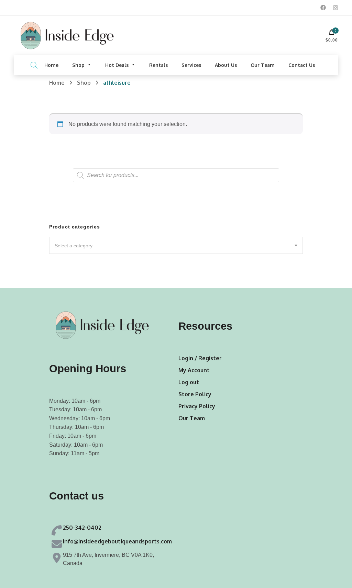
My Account (194, 370)
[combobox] (176, 245)
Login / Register (200, 358)
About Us (226, 65)
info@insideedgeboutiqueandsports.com (117, 541)
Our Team (263, 65)
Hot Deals (117, 65)
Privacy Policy (196, 406)
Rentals (158, 65)
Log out (188, 382)
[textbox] (176, 245)
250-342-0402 (82, 527)
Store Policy (194, 394)
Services (191, 65)
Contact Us (301, 65)
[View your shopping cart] (331, 33)
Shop (78, 65)
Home (51, 65)
